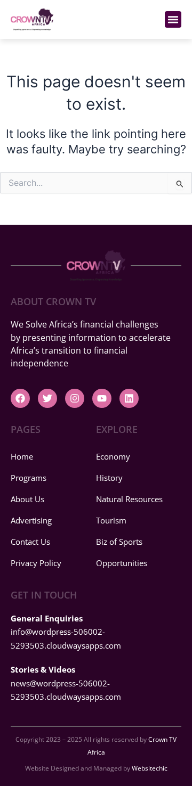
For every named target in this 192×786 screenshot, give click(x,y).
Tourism (111, 520)
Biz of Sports (119, 541)
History (109, 477)
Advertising (31, 520)
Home (22, 456)
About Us (27, 499)
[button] (173, 19)
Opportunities (121, 563)
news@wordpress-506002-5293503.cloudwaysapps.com (66, 683)
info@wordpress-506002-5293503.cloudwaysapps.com (66, 632)
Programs (28, 477)
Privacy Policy (36, 563)
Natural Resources (129, 499)
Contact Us (30, 541)
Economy (113, 456)
